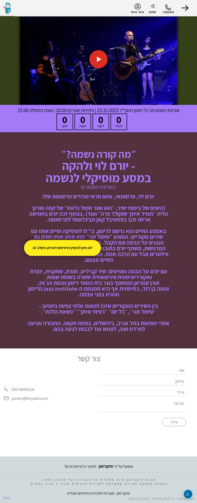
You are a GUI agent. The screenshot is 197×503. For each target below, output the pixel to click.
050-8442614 (22, 389)
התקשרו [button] (168, 12)
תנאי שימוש (186, 498)
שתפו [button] (152, 12)
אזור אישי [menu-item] (137, 12)
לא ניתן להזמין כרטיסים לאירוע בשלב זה (62, 247)
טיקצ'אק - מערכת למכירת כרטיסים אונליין (98, 493)
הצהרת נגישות (139, 498)
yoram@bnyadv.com (29, 398)
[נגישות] (188, 494)
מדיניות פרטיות (163, 498)
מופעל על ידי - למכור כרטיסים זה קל (98, 466)
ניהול (6, 498)
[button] (185, 8)
